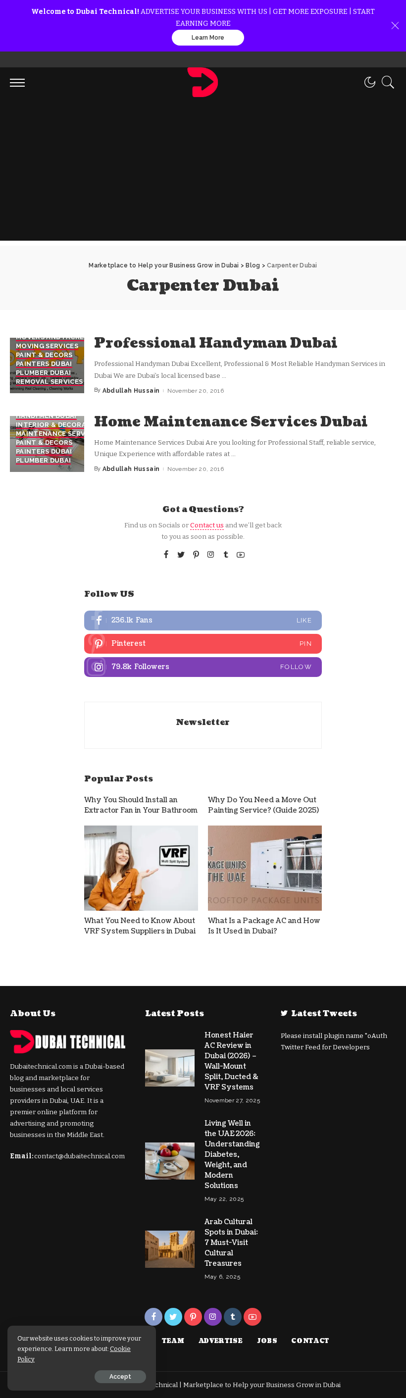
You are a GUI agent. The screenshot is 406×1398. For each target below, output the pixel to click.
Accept (120, 1376)
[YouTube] (240, 555)
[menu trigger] (20, 82)
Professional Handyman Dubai (216, 343)
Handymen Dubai (46, 416)
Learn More (208, 37)
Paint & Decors (44, 355)
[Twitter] (181, 555)
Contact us (207, 525)
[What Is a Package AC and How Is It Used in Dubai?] (265, 868)
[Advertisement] (203, 171)
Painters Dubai (44, 364)
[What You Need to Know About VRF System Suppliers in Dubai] (141, 868)
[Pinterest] (196, 555)
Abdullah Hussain (131, 391)
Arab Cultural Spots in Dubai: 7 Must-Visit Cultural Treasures (231, 1242)
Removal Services (49, 381)
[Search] (385, 82)
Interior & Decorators (60, 424)
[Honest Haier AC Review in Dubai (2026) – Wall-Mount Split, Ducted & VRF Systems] (170, 1068)
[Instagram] (210, 555)
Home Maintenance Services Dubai (231, 422)
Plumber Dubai (43, 372)
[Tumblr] (225, 555)
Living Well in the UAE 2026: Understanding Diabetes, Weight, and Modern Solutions (232, 1155)
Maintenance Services (58, 433)
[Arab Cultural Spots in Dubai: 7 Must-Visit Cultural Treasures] (170, 1249)
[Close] (395, 26)
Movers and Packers (54, 337)
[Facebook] (166, 555)
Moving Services (47, 346)
